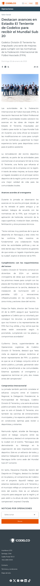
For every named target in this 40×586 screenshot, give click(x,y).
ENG (25, 3)
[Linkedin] (5, 67)
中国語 (31, 3)
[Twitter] (8, 67)
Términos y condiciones (9, 569)
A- (38, 67)
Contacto (4, 565)
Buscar (20, 521)
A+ (35, 67)
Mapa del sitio (6, 573)
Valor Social (6, 15)
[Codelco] (8, 3)
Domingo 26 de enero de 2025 (14, 61)
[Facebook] (2, 67)
